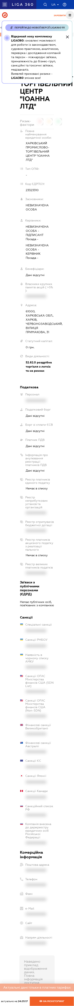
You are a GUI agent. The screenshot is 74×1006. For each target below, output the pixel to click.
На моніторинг (53, 1001)
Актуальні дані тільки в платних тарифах (37, 987)
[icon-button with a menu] (70, 15)
